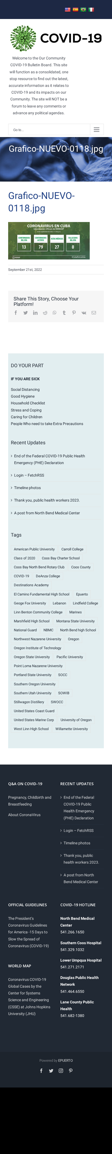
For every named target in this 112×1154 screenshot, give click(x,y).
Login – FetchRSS (29, 475)
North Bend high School (78, 630)
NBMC (48, 630)
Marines (75, 612)
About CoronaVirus (24, 815)
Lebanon (59, 603)
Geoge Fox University (30, 603)
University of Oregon (76, 720)
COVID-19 (21, 576)
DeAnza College (48, 576)
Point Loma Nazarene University (38, 666)
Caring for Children (26, 417)
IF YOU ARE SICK (25, 379)
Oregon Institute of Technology (37, 648)
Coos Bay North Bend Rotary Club (39, 567)
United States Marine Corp (34, 720)
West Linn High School (31, 729)
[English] (68, 9)
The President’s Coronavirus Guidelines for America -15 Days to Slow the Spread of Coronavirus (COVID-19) (28, 932)
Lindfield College (85, 603)
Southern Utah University (32, 693)
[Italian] (91, 9)
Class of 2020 (24, 558)
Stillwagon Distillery (29, 702)
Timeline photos (27, 488)
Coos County (81, 567)
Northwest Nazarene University (37, 639)
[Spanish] (76, 9)
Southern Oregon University (34, 684)
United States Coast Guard (34, 711)
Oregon (73, 639)
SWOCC (57, 702)
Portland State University (32, 675)
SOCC (62, 675)
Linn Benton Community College (38, 612)
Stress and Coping (26, 410)
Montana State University (75, 621)
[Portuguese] (83, 9)
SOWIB (63, 693)
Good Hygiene (23, 396)
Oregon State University (32, 657)
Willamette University (71, 729)
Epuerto (82, 594)
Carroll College (72, 549)
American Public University (34, 549)
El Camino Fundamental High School (41, 594)
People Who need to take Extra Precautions (47, 423)
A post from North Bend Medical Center (47, 513)
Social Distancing (25, 389)
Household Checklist (28, 403)
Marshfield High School (31, 621)
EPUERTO (65, 1060)
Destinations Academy (31, 585)
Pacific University (70, 657)
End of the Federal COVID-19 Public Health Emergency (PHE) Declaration (79, 807)
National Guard (25, 630)
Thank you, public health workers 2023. (47, 500)
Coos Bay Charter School (61, 558)
